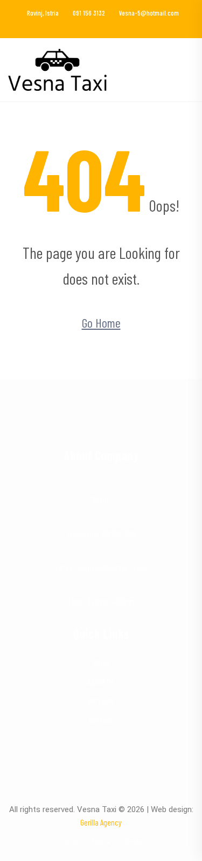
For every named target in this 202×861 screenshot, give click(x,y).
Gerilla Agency (101, 822)
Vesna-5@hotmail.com (149, 13)
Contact (101, 719)
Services (101, 700)
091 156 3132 (89, 13)
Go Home (101, 322)
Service (100, 841)
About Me (101, 681)
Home (101, 662)
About (70, 841)
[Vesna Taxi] (57, 68)
